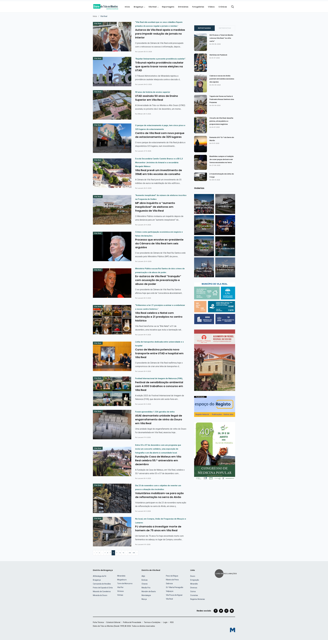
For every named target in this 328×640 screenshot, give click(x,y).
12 (120, 552)
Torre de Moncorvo (124, 583)
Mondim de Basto (149, 591)
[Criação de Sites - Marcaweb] (232, 630)
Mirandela (121, 576)
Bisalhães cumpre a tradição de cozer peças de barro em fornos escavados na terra (221, 159)
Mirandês (194, 584)
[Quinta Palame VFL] (214, 359)
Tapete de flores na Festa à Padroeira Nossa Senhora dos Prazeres (221, 99)
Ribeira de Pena (172, 580)
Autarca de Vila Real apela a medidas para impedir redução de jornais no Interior (160, 33)
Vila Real (152, 7)
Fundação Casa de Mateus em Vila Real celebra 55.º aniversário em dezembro (158, 460)
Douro (192, 576)
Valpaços (169, 591)
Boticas (145, 580)
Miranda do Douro (100, 595)
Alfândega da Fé (99, 576)
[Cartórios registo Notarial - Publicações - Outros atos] (214, 406)
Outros (193, 591)
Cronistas (194, 595)
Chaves (145, 584)
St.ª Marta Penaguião (174, 587)
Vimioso (120, 591)
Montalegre (146, 595)
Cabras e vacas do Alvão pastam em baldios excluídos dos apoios (221, 79)
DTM (139, 114)
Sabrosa (169, 583)
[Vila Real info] (214, 303)
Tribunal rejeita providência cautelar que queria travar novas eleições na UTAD (159, 66)
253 (130, 552)
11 (116, 552)
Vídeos (211, 7)
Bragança (138, 7)
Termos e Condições (152, 622)
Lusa (139, 52)
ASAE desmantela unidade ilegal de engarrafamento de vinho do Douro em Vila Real (158, 419)
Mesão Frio (146, 588)
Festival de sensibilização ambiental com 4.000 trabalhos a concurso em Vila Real (159, 386)
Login (165, 622)
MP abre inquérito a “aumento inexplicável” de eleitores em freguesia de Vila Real (155, 206)
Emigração (194, 580)
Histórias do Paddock (218, 55)
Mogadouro (122, 580)
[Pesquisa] (232, 6)
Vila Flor (120, 587)
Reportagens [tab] (204, 28)
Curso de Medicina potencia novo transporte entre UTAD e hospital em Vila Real (159, 353)
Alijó (143, 576)
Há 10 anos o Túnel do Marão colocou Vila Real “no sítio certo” (221, 38)
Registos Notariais (197, 599)
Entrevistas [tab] (225, 28)
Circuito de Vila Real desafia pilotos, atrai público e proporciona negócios (221, 121)
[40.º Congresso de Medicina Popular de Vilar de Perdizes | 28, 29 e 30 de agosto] (214, 450)
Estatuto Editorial (113, 622)
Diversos (193, 588)
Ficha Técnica (98, 622)
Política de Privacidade (132, 622)
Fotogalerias (198, 7)
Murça (144, 599)
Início (127, 7)
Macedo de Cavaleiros (102, 591)
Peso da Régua (172, 576)
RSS (172, 622)
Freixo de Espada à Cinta (103, 588)
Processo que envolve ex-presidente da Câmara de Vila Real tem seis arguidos (159, 243)
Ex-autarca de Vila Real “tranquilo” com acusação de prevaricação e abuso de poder (158, 280)
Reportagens (168, 7)
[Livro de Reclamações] (226, 573)
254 (134, 552)
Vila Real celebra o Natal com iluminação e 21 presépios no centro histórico (158, 316)
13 (123, 552)
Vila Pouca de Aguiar (174, 595)
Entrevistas (183, 7)
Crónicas (222, 7)
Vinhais (120, 595)
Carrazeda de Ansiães (102, 584)
